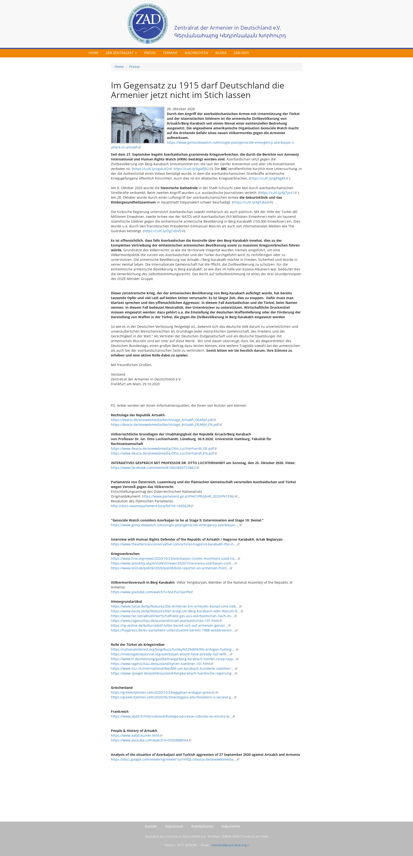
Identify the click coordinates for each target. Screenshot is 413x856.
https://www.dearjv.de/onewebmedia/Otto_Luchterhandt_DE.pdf (162, 448)
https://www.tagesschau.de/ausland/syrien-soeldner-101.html (160, 663)
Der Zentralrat (120, 52)
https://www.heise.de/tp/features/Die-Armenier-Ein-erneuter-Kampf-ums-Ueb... (175, 606)
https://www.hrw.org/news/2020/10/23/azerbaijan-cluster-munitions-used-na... (174, 558)
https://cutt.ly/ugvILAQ (151, 168)
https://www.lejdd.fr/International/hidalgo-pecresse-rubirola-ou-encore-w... (171, 716)
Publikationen (202, 826)
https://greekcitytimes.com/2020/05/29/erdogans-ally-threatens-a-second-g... (172, 697)
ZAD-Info (241, 52)
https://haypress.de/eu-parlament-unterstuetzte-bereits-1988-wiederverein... (173, 630)
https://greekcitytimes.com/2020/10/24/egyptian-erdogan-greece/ (163, 692)
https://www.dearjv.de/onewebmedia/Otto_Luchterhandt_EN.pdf (162, 453)
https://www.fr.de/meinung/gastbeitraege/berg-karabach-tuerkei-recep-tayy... (173, 659)
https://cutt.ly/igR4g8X (267, 178)
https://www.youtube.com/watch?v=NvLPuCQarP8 (150, 592)
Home (93, 52)
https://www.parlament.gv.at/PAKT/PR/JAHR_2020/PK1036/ (188, 496)
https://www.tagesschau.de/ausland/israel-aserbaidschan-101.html (165, 620)
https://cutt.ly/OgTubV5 (162, 231)
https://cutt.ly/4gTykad (251, 202)
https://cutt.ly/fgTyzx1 (276, 192)
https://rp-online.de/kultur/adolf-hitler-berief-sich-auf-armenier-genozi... (169, 625)
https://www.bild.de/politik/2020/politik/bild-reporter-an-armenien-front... (170, 568)
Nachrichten (196, 52)
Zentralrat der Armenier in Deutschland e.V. (227, 27)
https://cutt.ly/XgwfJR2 (191, 168)
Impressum (174, 826)
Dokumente (231, 826)
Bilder (221, 52)
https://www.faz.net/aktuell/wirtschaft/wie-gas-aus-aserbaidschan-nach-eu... (172, 616)
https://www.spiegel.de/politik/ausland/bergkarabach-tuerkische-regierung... (172, 673)
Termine (170, 52)
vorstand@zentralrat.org (228, 845)
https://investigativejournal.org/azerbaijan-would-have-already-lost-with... (170, 654)
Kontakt (151, 826)
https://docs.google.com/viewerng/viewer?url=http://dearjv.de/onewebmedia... (173, 759)
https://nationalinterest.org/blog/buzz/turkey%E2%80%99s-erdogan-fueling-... (173, 649)
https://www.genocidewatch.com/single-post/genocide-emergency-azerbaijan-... (175, 525)
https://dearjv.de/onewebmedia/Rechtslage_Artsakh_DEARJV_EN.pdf (165, 424)
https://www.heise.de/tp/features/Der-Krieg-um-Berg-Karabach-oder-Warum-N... (175, 611)
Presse (150, 52)
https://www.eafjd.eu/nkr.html (135, 735)
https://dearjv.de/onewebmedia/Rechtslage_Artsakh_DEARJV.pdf (162, 419)
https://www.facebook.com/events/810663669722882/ (153, 467)
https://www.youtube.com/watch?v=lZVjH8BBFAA (149, 740)
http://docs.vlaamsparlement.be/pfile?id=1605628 (150, 506)
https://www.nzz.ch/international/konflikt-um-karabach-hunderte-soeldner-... (172, 668)
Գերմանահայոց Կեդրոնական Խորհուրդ (230, 35)
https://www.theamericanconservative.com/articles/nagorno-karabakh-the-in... (174, 544)
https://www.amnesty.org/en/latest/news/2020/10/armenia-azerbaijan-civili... (172, 563)
